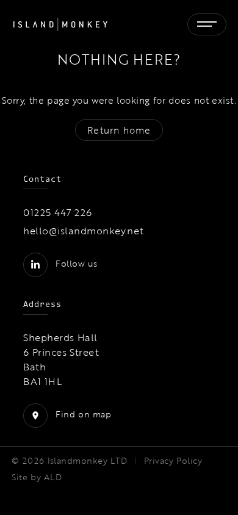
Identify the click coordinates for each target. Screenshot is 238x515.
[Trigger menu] (206, 24)
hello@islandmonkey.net (83, 230)
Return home (119, 130)
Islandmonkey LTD (88, 461)
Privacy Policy (173, 461)
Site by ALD (37, 477)
